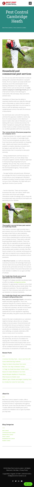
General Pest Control (7, 434)
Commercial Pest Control (8, 432)
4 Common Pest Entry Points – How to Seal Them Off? (16, 359)
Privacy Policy (24, 470)
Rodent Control (6, 440)
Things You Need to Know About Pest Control (14, 364)
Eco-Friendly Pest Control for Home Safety (13, 382)
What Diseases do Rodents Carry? (11, 377)
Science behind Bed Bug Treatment (11, 361)
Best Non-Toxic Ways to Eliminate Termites (13, 366)
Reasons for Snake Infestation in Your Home (13, 372)
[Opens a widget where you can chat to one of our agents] (28, 484)
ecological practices (20, 282)
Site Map (16, 470)
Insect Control (6, 436)
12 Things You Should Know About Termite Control (15, 369)
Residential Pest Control (8, 438)
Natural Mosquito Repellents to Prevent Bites (14, 374)
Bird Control (5, 430)
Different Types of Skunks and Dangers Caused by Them (16, 379)
